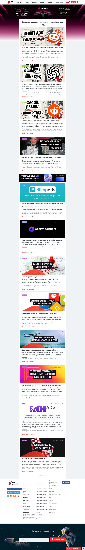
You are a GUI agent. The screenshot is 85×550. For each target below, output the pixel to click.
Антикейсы (26, 509)
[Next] (45, 476)
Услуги (50, 506)
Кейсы (24, 508)
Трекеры (38, 518)
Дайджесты (26, 494)
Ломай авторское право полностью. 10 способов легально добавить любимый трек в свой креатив (29, 517)
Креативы (51, 486)
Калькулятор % (39, 485)
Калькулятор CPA (40, 482)
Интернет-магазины (53, 499)
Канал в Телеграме (14, 492)
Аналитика (25, 500)
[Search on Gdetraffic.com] (77, 2)
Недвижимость (52, 509)
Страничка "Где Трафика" (15, 489)
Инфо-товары (52, 512)
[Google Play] (18, 496)
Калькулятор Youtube (41, 488)
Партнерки (51, 491)
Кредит (50, 505)
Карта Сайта (26, 488)
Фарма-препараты (53, 503)
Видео (24, 492)
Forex (50, 511)
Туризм (50, 502)
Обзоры (38, 512)
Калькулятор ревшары (41, 500)
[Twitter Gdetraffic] (8, 496)
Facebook (67, 482)
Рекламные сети (40, 515)
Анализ (50, 488)
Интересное (26, 512)
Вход (73, 2)
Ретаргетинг (52, 483)
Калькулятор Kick (40, 506)
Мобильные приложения (55, 494)
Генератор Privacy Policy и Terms (42, 509)
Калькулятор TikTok (41, 494)
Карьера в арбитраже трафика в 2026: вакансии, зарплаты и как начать (29, 518)
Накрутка (51, 480)
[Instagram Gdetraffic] (11, 496)
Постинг (38, 517)
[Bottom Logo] (13, 483)
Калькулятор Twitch (40, 497)
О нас (24, 482)
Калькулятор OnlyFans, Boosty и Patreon (42, 503)
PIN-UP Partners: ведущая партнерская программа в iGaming (29, 514)
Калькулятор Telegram (41, 491)
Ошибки (25, 503)
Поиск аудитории (53, 482)
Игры (50, 497)
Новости (25, 491)
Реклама (25, 485)
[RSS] (14, 496)
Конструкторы (52, 485)
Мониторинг (39, 514)
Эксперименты (26, 506)
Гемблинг (51, 508)
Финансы (51, 500)
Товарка (51, 496)
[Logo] (11, 2)
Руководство (26, 502)
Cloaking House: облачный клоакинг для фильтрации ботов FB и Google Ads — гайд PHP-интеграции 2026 (29, 515)
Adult (50, 492)
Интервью (25, 497)
